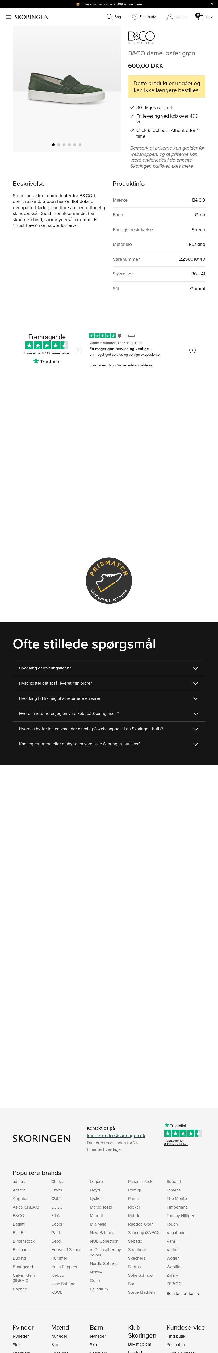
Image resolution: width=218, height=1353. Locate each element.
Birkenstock (24, 1241)
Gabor (56, 1224)
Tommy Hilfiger (180, 1215)
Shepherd (137, 1249)
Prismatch (176, 1344)
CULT (56, 1198)
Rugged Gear (140, 1224)
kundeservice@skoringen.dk (116, 1135)
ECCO (57, 1207)
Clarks (57, 1181)
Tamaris (174, 1190)
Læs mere (135, 4)
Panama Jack (140, 1181)
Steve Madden (141, 1292)
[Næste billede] (110, 89)
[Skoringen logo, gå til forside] (31, 17)
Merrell (96, 1215)
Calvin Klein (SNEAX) (24, 1277)
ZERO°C (174, 1283)
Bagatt (19, 1224)
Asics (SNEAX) (26, 1207)
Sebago (135, 1241)
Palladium (99, 1289)
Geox (56, 1241)
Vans (171, 1241)
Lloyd (95, 1190)
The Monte (177, 1198)
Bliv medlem (139, 1344)
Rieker (134, 1207)
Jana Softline (63, 1283)
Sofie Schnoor (141, 1275)
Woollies (174, 1266)
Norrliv (96, 1272)
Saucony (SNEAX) (144, 1232)
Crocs (56, 1190)
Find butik (176, 1336)
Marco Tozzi (101, 1207)
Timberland (177, 1207)
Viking (173, 1249)
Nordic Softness (104, 1263)
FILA (55, 1215)
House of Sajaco (66, 1249)
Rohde (134, 1215)
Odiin (95, 1280)
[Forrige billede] (23, 89)
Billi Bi (18, 1232)
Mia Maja (98, 1224)
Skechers (136, 1258)
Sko (16, 1344)
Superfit (174, 1181)
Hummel (59, 1258)
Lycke (95, 1198)
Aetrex (19, 1190)
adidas (19, 1181)
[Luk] (212, 4)
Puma (133, 1198)
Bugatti (19, 1258)
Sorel (133, 1283)
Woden (173, 1258)
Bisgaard (21, 1249)
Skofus (134, 1266)
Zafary (172, 1275)
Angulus (20, 1198)
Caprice (20, 1289)
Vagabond (176, 1232)
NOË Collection (104, 1241)
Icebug (57, 1275)
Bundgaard (23, 1266)
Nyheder (21, 1336)
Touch (172, 1224)
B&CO (18, 1215)
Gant (55, 1232)
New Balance (102, 1232)
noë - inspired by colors (105, 1252)
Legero (96, 1181)
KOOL (56, 1292)
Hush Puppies (64, 1266)
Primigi (134, 1190)
